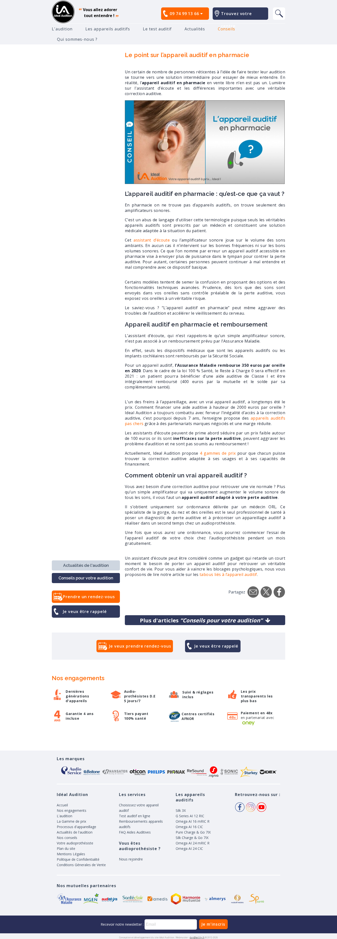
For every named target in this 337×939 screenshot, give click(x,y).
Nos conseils (67, 837)
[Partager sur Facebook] (279, 592)
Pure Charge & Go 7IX (193, 832)
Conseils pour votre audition (85, 578)
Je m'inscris (213, 924)
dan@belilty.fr (197, 937)
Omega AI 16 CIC (189, 826)
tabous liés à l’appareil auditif (228, 574)
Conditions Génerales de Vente (81, 864)
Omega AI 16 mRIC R (192, 821)
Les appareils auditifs (107, 29)
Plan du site (66, 848)
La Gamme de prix (71, 821)
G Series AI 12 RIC (190, 816)
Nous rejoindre (131, 859)
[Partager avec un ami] (253, 592)
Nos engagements (71, 810)
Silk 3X (181, 810)
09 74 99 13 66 (185, 13)
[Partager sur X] (266, 592)
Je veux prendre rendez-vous (140, 646)
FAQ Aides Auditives (135, 832)
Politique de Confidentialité (78, 859)
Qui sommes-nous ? (77, 39)
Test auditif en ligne (134, 816)
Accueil (62, 805)
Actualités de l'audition (86, 565)
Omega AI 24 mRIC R (192, 843)
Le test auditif (157, 29)
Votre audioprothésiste (75, 843)
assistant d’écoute (152, 240)
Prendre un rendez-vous (89, 596)
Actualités (195, 29)
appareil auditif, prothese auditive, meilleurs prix (63, 11)
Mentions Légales (71, 854)
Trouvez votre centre (236, 20)
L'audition (62, 29)
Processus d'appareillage (76, 826)
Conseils (226, 29)
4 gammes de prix (218, 453)
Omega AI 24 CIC (189, 848)
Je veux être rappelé (85, 611)
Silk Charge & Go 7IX (192, 837)
